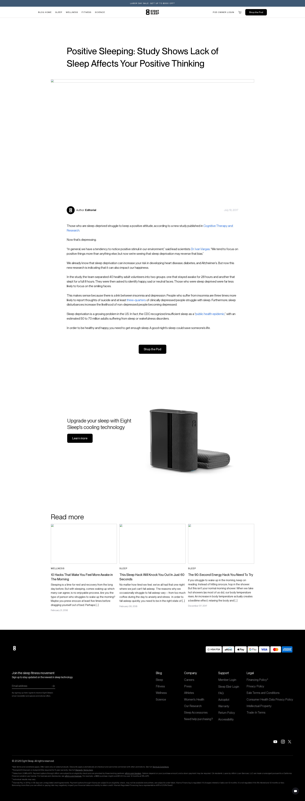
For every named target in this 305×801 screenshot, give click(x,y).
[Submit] (53, 686)
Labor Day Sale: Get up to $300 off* (152, 3)
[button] (223, 12)
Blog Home (44, 12)
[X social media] (290, 741)
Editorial (90, 210)
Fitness (86, 12)
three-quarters (136, 300)
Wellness (72, 12)
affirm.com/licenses (73, 776)
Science (100, 12)
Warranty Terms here (84, 770)
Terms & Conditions (160, 767)
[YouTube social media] (275, 741)
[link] (152, 12)
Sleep (58, 12)
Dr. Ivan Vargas (200, 249)
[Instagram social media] (282, 741)
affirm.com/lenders (133, 773)
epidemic (219, 314)
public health (204, 314)
